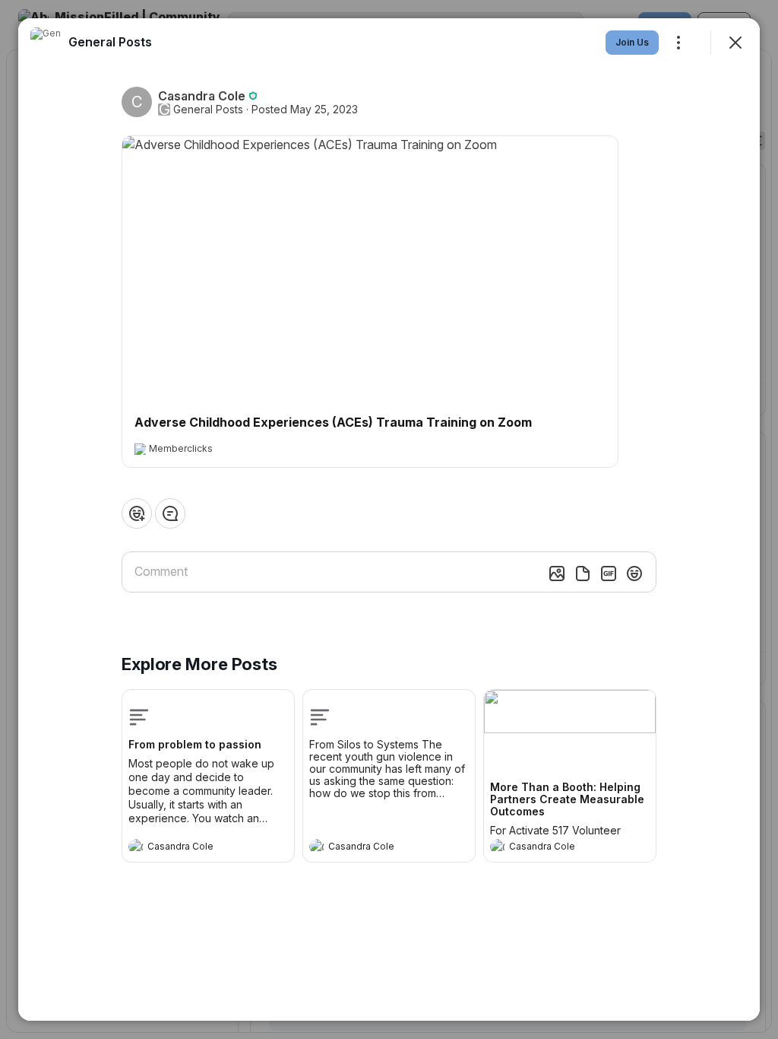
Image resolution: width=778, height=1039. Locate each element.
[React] (136, 513)
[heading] (193, 848)
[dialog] (389, 519)
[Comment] (170, 513)
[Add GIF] (608, 573)
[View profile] (136, 846)
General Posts (208, 109)
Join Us (632, 42)
